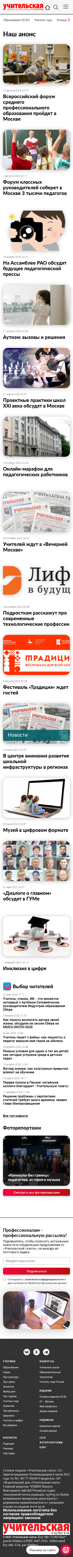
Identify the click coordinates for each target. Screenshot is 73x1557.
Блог (43, 1447)
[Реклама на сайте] (66, 1550)
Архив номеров (48, 1411)
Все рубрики (10, 1425)
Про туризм (10, 1396)
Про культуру (10, 1377)
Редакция (8, 1443)
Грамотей (8, 1406)
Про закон (9, 1382)
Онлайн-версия (48, 1431)
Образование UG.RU (16, 20)
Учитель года (43, 20)
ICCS (42, 1437)
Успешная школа (49, 1367)
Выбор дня (9, 1391)
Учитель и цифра (13, 1420)
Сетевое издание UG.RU (53, 1396)
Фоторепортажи (22, 1128)
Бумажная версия (50, 1426)
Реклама (8, 1448)
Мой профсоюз (48, 1406)
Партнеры (9, 1453)
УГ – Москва (47, 1401)
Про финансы (11, 1410)
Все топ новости (15, 1116)
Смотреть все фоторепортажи (37, 1192)
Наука (6, 1372)
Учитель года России (52, 1382)
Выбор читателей (33, 986)
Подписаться (36, 1271)
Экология (8, 1386)
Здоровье (8, 1415)
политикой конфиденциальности (44, 1279)
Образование (10, 1367)
